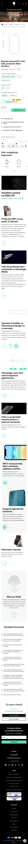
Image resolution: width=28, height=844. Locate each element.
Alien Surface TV (14, 821)
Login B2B (14, 830)
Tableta (19, 166)
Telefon (11, 24)
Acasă (5, 24)
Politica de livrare (14, 783)
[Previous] (2, 10)
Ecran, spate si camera (8, 76)
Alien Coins (14, 818)
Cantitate (3, 107)
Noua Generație (14, 814)
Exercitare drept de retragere (14, 789)
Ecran (18, 76)
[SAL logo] (14, 794)
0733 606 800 (14, 754)
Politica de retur (14, 786)
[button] (2, 3)
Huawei (17, 24)
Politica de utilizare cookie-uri (14, 780)
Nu (3, 88)
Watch (7, 166)
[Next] (26, 10)
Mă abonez (14, 742)
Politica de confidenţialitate (14, 777)
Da (8, 88)
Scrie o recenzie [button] (14, 715)
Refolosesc (13, 95)
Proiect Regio (14, 827)
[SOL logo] (14, 799)
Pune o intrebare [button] (14, 719)
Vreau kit (4, 95)
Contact (14, 808)
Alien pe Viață (15, 601)
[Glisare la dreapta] (17, 171)
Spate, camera (6, 80)
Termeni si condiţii (14, 774)
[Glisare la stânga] (10, 171)
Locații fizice (14, 811)
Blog (14, 824)
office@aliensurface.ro (14, 758)
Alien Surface (11, 840)
